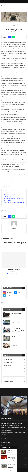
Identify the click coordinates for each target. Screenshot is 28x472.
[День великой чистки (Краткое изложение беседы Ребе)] (4, 466)
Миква (13, 336)
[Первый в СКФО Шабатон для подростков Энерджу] (6, 330)
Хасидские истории (14, 381)
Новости (14, 371)
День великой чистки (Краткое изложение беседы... (11, 466)
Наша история (14, 365)
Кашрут (4, 210)
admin (7, 31)
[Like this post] (10, 37)
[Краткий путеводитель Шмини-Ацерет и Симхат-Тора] (4, 457)
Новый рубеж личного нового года (17, 345)
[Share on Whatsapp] (13, 37)
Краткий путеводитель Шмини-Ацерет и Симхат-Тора (11, 458)
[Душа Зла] (4, 452)
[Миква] (6, 338)
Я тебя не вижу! (7, 200)
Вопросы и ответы (14, 359)
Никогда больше (15, 321)
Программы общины (14, 374)
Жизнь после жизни (14, 269)
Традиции (11, 24)
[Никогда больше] (6, 322)
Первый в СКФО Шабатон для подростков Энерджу (18, 329)
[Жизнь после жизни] (14, 260)
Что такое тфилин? (16, 313)
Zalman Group (18, 469)
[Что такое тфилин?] (6, 315)
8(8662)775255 (7, 434)
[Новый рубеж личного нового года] (6, 345)
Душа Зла (9, 450)
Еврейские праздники (14, 362)
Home (5, 24)
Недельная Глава (14, 368)
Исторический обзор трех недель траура (13, 198)
